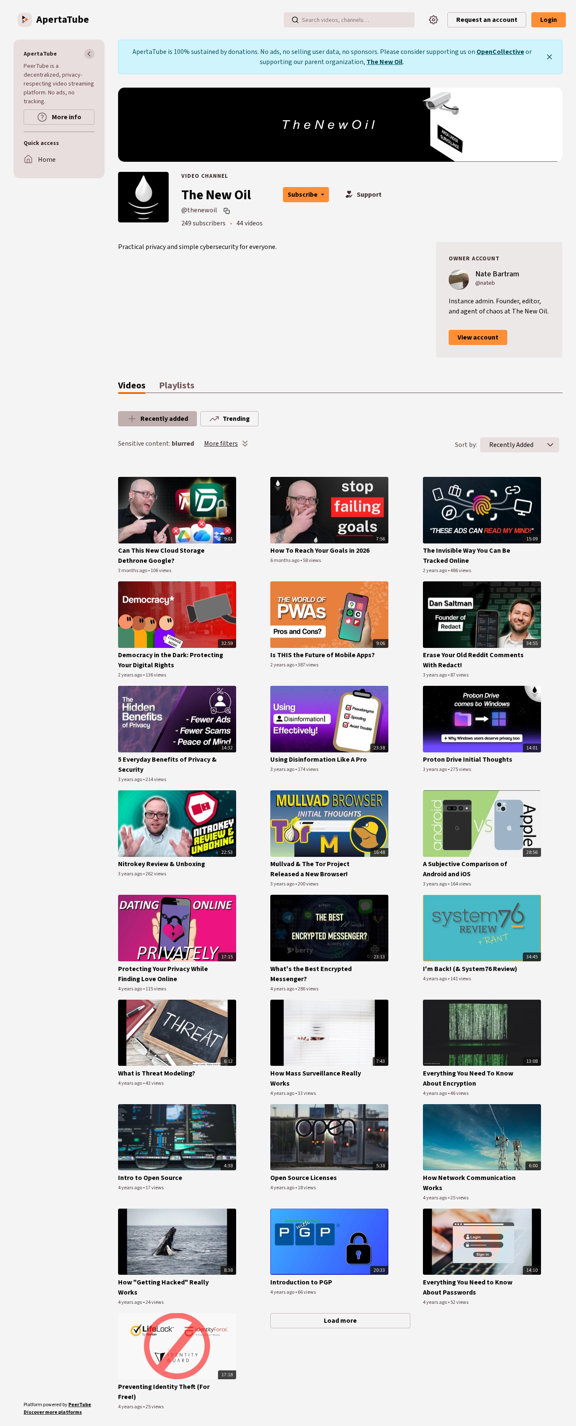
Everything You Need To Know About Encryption (468, 1078)
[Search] (295, 19)
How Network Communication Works (469, 1183)
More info (66, 117)
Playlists (176, 385)
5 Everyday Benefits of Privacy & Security (167, 764)
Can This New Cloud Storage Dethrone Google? (161, 555)
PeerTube (79, 1404)
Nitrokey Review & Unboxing (161, 864)
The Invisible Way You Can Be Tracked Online (466, 555)
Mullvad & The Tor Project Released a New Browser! (310, 869)
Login (548, 19)
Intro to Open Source (150, 1178)
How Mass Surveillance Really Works (315, 1078)
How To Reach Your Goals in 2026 (319, 550)
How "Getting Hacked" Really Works (163, 1287)
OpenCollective (500, 51)
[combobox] (511, 445)
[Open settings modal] (433, 20)
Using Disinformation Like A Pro (318, 759)
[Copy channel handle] (227, 210)
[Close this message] (549, 56)
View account (478, 337)
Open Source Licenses (303, 1178)
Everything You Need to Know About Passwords (467, 1287)
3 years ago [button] (435, 675)
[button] (550, 445)
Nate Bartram (497, 274)
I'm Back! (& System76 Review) (470, 969)
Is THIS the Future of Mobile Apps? (322, 655)
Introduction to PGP (301, 1282)
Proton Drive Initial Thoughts (467, 759)
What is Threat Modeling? (156, 1073)
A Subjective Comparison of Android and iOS (465, 869)
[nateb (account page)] (459, 279)
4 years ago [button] (130, 989)
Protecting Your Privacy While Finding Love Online (163, 974)
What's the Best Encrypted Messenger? (311, 974)
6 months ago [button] (285, 560)
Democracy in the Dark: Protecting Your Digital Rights (170, 660)
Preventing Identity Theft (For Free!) (164, 1392)
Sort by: (466, 444)
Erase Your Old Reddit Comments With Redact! (473, 660)
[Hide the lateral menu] (89, 54)
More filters (221, 443)
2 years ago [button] (435, 570)
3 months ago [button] (133, 570)
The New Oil (384, 62)
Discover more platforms (53, 1412)
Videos (131, 385)
